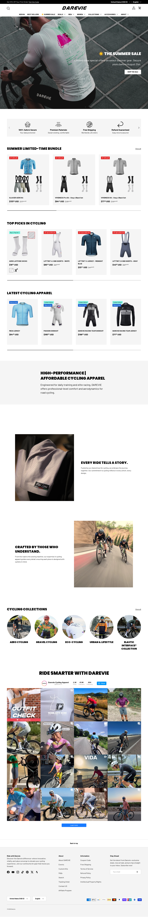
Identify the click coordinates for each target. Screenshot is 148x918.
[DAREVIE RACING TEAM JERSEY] (125, 314)
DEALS (60, 14)
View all (138, 149)
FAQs (60, 873)
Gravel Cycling (46, 642)
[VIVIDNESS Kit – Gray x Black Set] (120, 175)
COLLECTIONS (93, 14)
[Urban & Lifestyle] (101, 627)
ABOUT (123, 14)
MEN (70, 14)
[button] (139, 8)
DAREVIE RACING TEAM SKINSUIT (90, 331)
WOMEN (80, 14)
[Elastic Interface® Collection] (129, 627)
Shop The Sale (133, 72)
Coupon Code (85, 860)
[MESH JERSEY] (22, 314)
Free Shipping (85, 864)
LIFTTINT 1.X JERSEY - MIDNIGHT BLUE (90, 262)
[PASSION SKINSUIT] (57, 314)
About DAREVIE (64, 860)
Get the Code (34, 2)
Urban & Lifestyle (101, 642)
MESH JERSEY (14, 331)
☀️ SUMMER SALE (48, 14)
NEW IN (22, 14)
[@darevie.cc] (44, 683)
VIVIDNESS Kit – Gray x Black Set (113, 198)
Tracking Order (64, 882)
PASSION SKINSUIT (51, 331)
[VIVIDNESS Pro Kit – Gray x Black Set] (74, 175)
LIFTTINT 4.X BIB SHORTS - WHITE (57, 261)
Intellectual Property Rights (90, 882)
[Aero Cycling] (19, 627)
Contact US (63, 886)
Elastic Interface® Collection (129, 645)
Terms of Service (86, 869)
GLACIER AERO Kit (16, 198)
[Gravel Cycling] (46, 627)
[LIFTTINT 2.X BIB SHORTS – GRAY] (125, 244)
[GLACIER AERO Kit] (28, 175)
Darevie (13, 909)
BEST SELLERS (33, 14)
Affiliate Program (65, 890)
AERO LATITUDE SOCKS (18, 261)
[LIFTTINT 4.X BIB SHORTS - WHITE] (57, 244)
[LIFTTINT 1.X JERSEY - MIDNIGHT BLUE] (91, 244)
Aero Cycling (19, 642)
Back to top (74, 843)
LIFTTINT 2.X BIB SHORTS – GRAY (125, 261)
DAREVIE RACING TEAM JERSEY (124, 331)
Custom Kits (63, 869)
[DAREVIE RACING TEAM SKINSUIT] (91, 314)
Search (61, 877)
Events (61, 864)
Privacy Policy (85, 877)
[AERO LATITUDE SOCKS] (22, 244)
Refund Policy (85, 873)
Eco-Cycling (74, 642)
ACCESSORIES (110, 14)
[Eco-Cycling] (74, 627)
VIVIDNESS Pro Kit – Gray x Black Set (69, 198)
